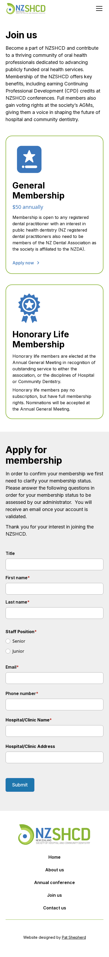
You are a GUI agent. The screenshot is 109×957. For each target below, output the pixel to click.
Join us (54, 895)
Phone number (22, 693)
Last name (18, 602)
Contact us (54, 907)
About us (54, 869)
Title (10, 553)
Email (12, 667)
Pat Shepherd (74, 937)
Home (54, 857)
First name (18, 577)
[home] (26, 9)
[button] (98, 8)
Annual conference (54, 882)
